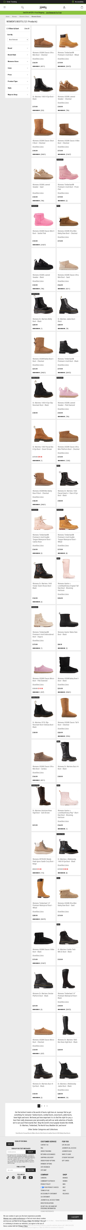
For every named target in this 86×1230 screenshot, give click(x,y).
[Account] (64, 7)
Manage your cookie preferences (14, 1218)
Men (64, 1184)
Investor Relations (47, 1203)
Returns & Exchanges (48, 1154)
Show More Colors (38, 59)
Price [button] (10, 75)
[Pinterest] (14, 1177)
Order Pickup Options (48, 1160)
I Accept (75, 1217)
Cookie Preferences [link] (47, 1211)
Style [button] (9, 88)
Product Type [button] (13, 81)
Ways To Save (66, 1154)
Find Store (30, 1170)
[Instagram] (20, 1177)
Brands (65, 1178)
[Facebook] (25, 1177)
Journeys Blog (67, 1151)
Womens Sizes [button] (13, 61)
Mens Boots (36, 1133)
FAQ (42, 1148)
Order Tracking (12, 2)
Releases (66, 1193)
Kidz (64, 1187)
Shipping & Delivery (47, 1157)
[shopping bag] (82, 7)
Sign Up (10, 1144)
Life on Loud (66, 1145)
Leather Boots (52, 1133)
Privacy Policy (45, 1184)
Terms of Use (45, 1190)
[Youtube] (31, 1177)
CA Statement (45, 1197)
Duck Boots (19, 1133)
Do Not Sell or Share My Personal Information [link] (49, 1207)
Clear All (26, 28)
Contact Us (44, 1145)
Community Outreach (48, 1181)
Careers (43, 1178)
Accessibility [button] (79, 2)
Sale (64, 1190)
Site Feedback (45, 1167)
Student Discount (68, 1157)
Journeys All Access (69, 1148)
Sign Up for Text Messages (21, 1148)
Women (65, 1181)
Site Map (43, 1170)
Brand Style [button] (12, 55)
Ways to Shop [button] (12, 94)
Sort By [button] (9, 35)
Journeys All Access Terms (50, 1200)
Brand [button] (10, 48)
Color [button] (10, 68)
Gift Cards (65, 1160)
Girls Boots (43, 1133)
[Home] (43, 7)
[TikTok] (8, 1177)
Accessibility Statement (49, 1193)
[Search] (22, 7)
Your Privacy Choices (51, 1187)
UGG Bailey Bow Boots (63, 1133)
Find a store (21, 1167)
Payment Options (46, 1164)
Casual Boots (27, 1133)
